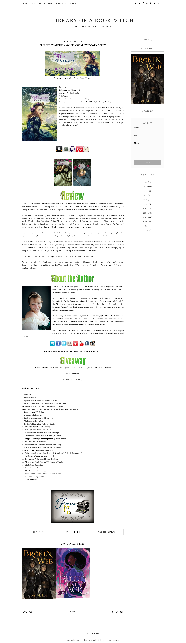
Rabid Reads (72, 409)
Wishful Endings (51, 432)
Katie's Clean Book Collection (38, 429)
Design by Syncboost (110, 640)
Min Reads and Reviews (35, 470)
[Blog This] (78, 532)
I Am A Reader (31, 447)
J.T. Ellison (40, 412)
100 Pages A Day (32, 456)
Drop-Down (60, 3)
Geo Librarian (46, 418)
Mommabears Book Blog (54, 409)
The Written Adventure (35, 441)
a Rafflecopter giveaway (72, 379)
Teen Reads (61, 438)
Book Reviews (109, 532)
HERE (98, 351)
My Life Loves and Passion (36, 444)
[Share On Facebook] (70, 532)
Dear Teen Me (46, 450)
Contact (33, 3)
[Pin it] (74, 532)
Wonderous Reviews (52, 473)
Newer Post (27, 612)
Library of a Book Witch (36, 435)
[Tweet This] (67, 532)
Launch (27, 394)
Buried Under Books (33, 409)
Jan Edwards (44, 426)
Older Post (117, 612)
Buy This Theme (45, 3)
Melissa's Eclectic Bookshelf (69, 453)
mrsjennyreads (47, 456)
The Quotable (55, 435)
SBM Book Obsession (34, 465)
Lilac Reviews (30, 397)
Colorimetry (55, 444)
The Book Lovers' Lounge (54, 403)
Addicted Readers (50, 459)
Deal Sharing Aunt (33, 467)
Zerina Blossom (31, 418)
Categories (74, 3)
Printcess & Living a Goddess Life (39, 453)
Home (25, 3)
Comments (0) (39, 532)
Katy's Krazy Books (46, 424)
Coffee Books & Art (32, 403)
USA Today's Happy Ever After (50, 406)
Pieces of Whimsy (33, 473)
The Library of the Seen (50, 447)
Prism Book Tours (82, 78)
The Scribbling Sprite (34, 476)
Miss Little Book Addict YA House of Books (44, 462)
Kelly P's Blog (30, 424)
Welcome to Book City (34, 421)
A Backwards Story (33, 432)
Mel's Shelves (31, 426)
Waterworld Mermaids (47, 400)
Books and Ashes (32, 459)
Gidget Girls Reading (33, 415)
